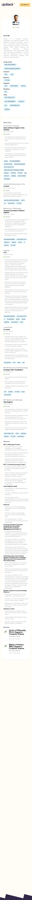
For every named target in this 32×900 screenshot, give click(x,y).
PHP (23, 362)
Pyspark (13, 173)
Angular (23, 433)
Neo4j (23, 319)
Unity (23, 200)
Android (6, 322)
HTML (18, 362)
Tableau (13, 242)
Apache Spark (8, 164)
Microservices (14, 105)
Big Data (21, 101)
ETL (6, 105)
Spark (6, 161)
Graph (18, 319)
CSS (6, 74)
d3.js (23, 391)
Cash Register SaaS (10, 486)
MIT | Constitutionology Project (14, 464)
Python (7, 80)
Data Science (22, 175)
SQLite (20, 242)
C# (5, 203)
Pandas (7, 109)
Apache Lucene (8, 609)
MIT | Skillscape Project (11, 444)
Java (21, 322)
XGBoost (6, 242)
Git (6, 91)
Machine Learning (10, 64)
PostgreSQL (14, 85)
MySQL (23, 85)
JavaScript (11, 203)
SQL (6, 85)
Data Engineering (10, 101)
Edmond (6, 504)
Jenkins (13, 175)
